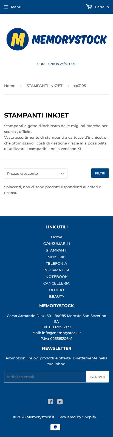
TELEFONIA (56, 263)
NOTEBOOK (56, 276)
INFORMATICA (56, 270)
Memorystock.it (40, 417)
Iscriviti (97, 377)
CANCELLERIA (56, 283)
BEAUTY (56, 296)
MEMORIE (56, 257)
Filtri (100, 173)
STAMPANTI (56, 250)
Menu (16, 7)
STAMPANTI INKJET (45, 85)
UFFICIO (56, 290)
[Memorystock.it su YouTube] (60, 402)
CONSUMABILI (56, 243)
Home (9, 85)
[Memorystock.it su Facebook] (50, 402)
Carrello (101, 7)
